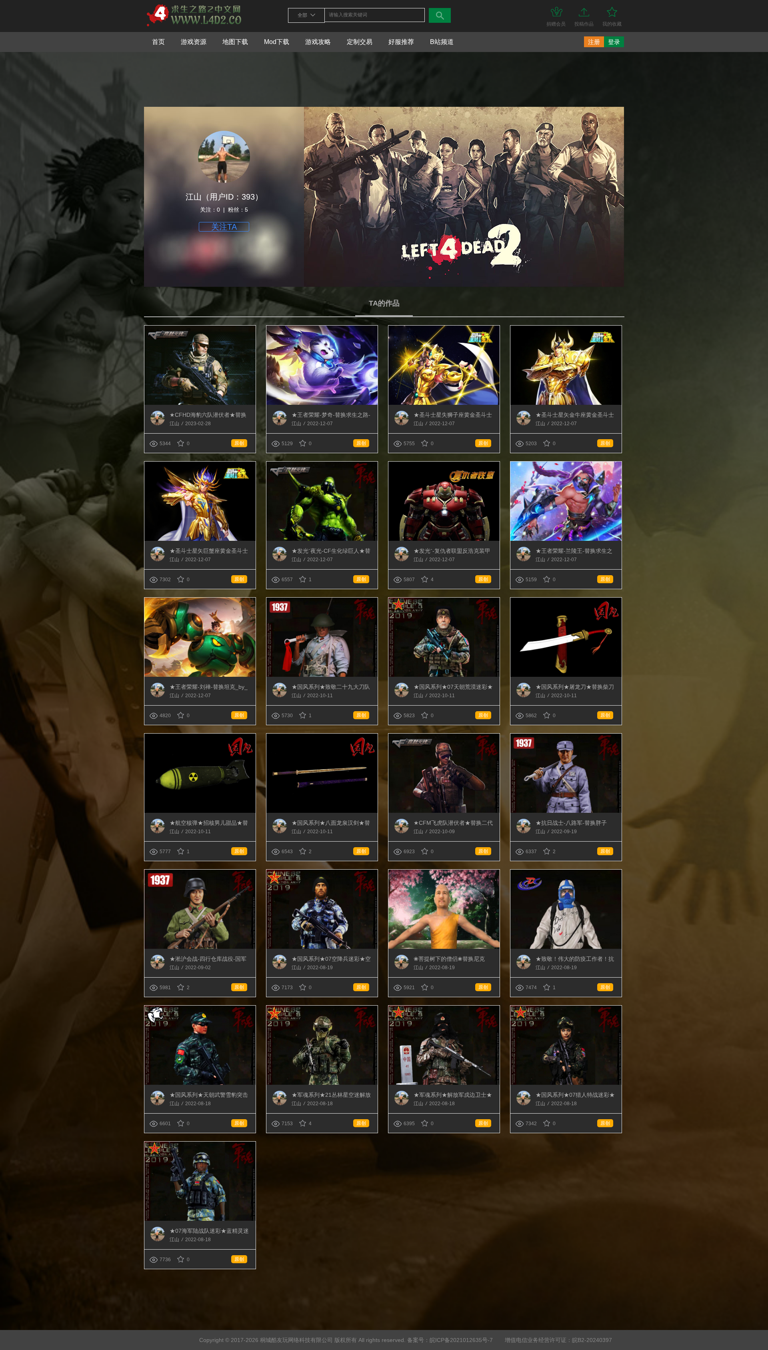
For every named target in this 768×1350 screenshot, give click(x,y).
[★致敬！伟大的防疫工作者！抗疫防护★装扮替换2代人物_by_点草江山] (566, 947)
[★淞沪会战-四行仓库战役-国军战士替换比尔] (200, 947)
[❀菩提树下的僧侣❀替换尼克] (444, 947)
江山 (175, 423)
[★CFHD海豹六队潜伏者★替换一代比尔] (200, 403)
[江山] (157, 423)
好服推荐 (401, 41)
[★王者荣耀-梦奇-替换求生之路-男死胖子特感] (322, 403)
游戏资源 (193, 41)
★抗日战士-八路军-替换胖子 (571, 823)
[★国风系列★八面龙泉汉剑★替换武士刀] (322, 811)
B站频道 (442, 41)
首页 (158, 41)
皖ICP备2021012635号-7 (461, 1340)
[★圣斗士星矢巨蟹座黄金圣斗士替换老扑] (200, 539)
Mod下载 (276, 41)
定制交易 (359, 41)
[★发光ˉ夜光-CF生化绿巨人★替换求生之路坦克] (322, 539)
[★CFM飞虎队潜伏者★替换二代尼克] (444, 811)
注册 (594, 41)
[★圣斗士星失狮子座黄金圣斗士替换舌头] (444, 403)
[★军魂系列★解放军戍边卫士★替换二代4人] (444, 1083)
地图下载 (235, 41)
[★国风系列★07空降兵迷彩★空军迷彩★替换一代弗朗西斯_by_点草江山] (322, 947)
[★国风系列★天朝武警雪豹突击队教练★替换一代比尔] (200, 1083)
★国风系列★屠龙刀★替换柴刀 (575, 687)
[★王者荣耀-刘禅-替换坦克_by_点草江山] (200, 675)
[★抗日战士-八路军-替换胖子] (566, 811)
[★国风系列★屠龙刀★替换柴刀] (566, 675)
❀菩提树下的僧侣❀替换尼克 (449, 959)
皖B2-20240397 (592, 1340)
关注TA (224, 226)
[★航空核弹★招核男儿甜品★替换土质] (200, 811)
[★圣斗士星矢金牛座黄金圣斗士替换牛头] (566, 403)
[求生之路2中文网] (194, 27)
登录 (614, 41)
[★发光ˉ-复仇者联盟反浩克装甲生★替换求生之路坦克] (444, 539)
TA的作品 (384, 303)
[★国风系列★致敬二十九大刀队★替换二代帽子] (322, 675)
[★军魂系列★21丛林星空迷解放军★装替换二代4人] (322, 1083)
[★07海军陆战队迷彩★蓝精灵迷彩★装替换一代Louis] (200, 1219)
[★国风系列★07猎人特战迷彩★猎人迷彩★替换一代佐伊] (566, 1083)
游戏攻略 (318, 41)
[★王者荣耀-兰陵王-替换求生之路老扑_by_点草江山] (566, 539)
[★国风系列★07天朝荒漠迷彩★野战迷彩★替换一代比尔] (444, 675)
